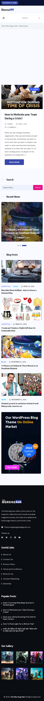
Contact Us (8, 559)
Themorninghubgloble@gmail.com (17, 527)
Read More (14, 162)
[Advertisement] (22, 53)
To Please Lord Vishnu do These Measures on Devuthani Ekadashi (22, 231)
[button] (18, 245)
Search (38, 187)
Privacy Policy (9, 564)
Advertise (7, 583)
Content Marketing (11, 579)
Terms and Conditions (12, 569)
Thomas (10, 124)
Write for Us (8, 574)
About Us (7, 554)
